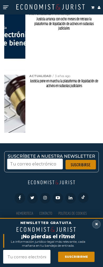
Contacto (45, 213)
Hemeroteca (24, 213)
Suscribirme (76, 257)
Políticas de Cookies (72, 213)
